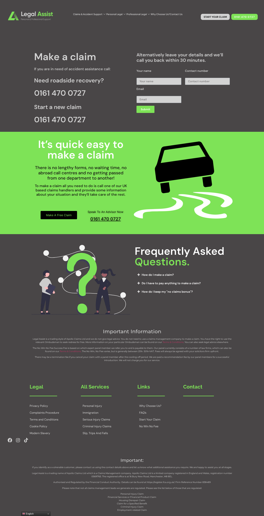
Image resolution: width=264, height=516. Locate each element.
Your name (143, 71)
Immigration (90, 413)
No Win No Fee (148, 426)
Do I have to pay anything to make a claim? (171, 283)
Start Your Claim (149, 419)
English (29, 513)
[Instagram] (18, 440)
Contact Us (176, 14)
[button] (183, 275)
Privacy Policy (39, 406)
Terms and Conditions (44, 419)
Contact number (196, 71)
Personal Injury (92, 406)
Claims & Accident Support (87, 14)
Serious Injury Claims (96, 419)
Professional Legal (136, 14)
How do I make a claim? (158, 275)
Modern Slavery (40, 433)
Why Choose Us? (160, 14)
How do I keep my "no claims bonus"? (167, 292)
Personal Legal (114, 14)
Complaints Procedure (44, 413)
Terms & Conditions (173, 342)
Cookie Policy (38, 426)
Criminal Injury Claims (97, 426)
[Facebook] (9, 440)
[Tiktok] (26, 440)
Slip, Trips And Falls (95, 433)
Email (140, 89)
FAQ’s (142, 413)
